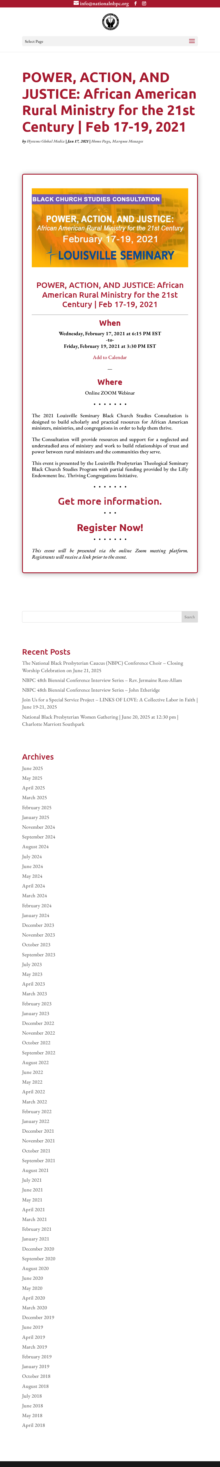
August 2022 (35, 1062)
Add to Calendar (110, 357)
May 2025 (32, 778)
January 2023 (35, 1013)
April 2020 (33, 1297)
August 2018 (35, 1386)
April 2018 (33, 1425)
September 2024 (38, 836)
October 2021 (36, 1150)
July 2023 (32, 964)
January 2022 (35, 1121)
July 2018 (32, 1395)
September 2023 (38, 954)
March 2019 (34, 1346)
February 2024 (37, 905)
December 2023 (38, 925)
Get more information (108, 501)
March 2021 (34, 1219)
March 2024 (34, 895)
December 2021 (38, 1130)
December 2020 (38, 1248)
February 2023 (37, 1003)
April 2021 (33, 1209)
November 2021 (38, 1140)
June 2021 (32, 1189)
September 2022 (38, 1052)
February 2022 (37, 1111)
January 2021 (35, 1238)
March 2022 (34, 1101)
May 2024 (32, 876)
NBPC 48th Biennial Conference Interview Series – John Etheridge (91, 689)
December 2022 (38, 1023)
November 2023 (38, 934)
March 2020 (34, 1307)
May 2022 (32, 1081)
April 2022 (33, 1091)
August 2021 (35, 1170)
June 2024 (32, 866)
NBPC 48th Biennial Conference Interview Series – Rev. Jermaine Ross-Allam (102, 680)
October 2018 (36, 1376)
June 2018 (32, 1405)
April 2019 (33, 1337)
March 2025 (34, 797)
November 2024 (38, 827)
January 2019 (35, 1366)
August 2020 (35, 1268)
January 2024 (35, 915)
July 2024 (32, 856)
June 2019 (32, 1327)
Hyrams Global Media (46, 141)
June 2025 (32, 768)
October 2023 (36, 944)
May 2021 (32, 1199)
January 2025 (35, 817)
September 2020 (38, 1258)
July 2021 (32, 1180)
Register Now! (110, 527)
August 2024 (35, 846)
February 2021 (37, 1229)
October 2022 (36, 1042)
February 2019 (37, 1356)
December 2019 (38, 1317)
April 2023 (33, 983)
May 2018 (32, 1415)
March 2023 (34, 993)
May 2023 (32, 974)
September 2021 (38, 1160)
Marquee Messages (127, 141)
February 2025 (37, 807)
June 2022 (32, 1072)
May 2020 (32, 1288)
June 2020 (32, 1278)
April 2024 (33, 885)
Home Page (100, 141)
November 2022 (38, 1032)
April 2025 (33, 787)
